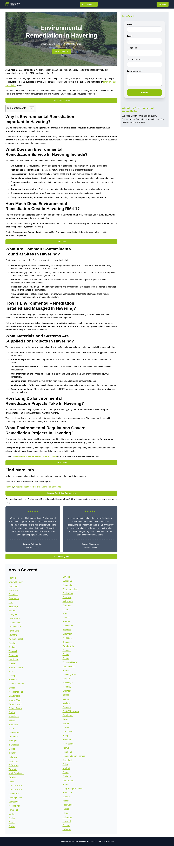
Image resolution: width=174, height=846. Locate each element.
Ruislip (66, 809)
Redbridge (13, 606)
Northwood (67, 805)
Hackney (13, 680)
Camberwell (14, 802)
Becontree (56, 487)
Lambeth (66, 577)
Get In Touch (61, 463)
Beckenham (68, 593)
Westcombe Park (16, 692)
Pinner (66, 772)
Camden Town (15, 785)
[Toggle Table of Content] (30, 108)
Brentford (67, 740)
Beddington (68, 715)
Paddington (68, 585)
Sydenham (67, 581)
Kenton (66, 719)
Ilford (11, 602)
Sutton (65, 764)
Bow (11, 671)
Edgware (67, 650)
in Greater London (35, 456)
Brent (65, 613)
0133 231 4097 (88, 4)
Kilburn (66, 609)
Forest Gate (14, 631)
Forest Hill (13, 810)
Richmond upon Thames (74, 756)
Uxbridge (67, 829)
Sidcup (12, 749)
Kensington (68, 626)
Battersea (67, 630)
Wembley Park (69, 674)
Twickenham (68, 780)
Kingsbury (67, 642)
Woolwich (13, 651)
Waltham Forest (16, 639)
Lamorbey (13, 737)
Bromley (12, 663)
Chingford (13, 614)
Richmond (67, 752)
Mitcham (66, 703)
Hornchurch (35, 487)
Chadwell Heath (21, 487)
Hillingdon (67, 817)
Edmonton (13, 655)
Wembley (67, 687)
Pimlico (12, 818)
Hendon (66, 622)
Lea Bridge (13, 659)
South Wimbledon (71, 711)
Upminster (46, 487)
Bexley (12, 712)
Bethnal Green (15, 708)
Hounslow (67, 793)
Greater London (16, 667)
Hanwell (66, 748)
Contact (162, 4)
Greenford (67, 760)
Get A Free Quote (61, 557)
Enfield (12, 688)
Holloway (13, 757)
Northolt (66, 768)
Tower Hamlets (15, 704)
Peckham (13, 777)
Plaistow (12, 643)
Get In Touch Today (61, 100)
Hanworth (67, 821)
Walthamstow (15, 627)
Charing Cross (15, 798)
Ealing (65, 736)
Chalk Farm (14, 794)
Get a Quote (60, 51)
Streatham (67, 634)
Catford (12, 781)
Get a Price (61, 242)
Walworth (13, 769)
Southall (66, 784)
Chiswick (67, 691)
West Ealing (68, 744)
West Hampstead (70, 589)
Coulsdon (67, 776)
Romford (9, 487)
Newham (13, 635)
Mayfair (12, 814)
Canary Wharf (15, 700)
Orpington (67, 597)
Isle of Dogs (14, 716)
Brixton (12, 826)
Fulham (66, 654)
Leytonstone (14, 619)
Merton (66, 699)
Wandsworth (68, 646)
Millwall (12, 720)
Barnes (66, 695)
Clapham (67, 605)
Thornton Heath (70, 662)
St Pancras (13, 765)
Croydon (66, 679)
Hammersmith (69, 666)
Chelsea (66, 617)
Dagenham (14, 598)
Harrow (66, 727)
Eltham (12, 728)
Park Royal (68, 683)
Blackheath (14, 745)
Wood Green (14, 733)
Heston (66, 801)
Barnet (12, 822)
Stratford (12, 647)
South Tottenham (16, 684)
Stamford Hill (14, 696)
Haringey (13, 741)
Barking (12, 610)
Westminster (14, 806)
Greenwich (13, 724)
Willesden (67, 638)
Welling (12, 676)
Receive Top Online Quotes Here (61, 493)
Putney (66, 670)
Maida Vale (68, 601)
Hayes (65, 813)
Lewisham (13, 761)
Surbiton (66, 797)
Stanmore (67, 707)
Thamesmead (15, 623)
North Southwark (16, 773)
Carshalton (67, 731)
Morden (66, 723)
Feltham (66, 825)
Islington (12, 753)
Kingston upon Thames (73, 788)
